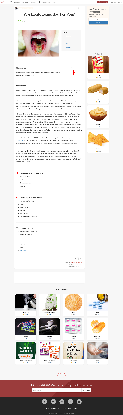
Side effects (69, 47)
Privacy (70, 408)
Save (81, 8)
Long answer (69, 40)
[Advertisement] (46, 277)
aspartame (19, 140)
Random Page (103, 2)
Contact (64, 408)
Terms (75, 408)
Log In (120, 2)
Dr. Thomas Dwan (28, 8)
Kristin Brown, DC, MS (76, 262)
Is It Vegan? (25, 2)
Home (47, 408)
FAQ (59, 408)
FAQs (67, 43)
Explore (33, 2)
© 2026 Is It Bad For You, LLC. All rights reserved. (61, 413)
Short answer (69, 36)
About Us (17, 2)
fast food (23, 250)
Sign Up (113, 2)
